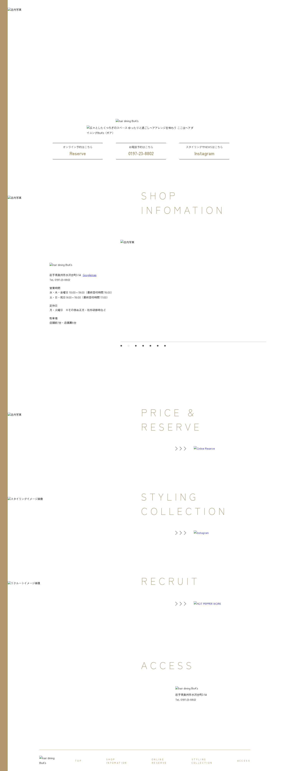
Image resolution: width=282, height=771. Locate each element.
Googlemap (89, 275)
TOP (78, 760)
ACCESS (243, 760)
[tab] (121, 346)
